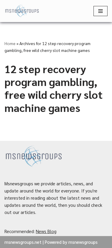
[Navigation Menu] (100, 11)
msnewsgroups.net (23, 242)
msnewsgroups (83, 242)
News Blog (46, 231)
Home (10, 43)
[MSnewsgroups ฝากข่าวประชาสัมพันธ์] (22, 11)
